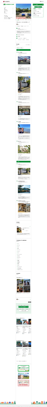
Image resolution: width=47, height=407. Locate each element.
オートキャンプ (19, 39)
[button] (28, 26)
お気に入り (20, 75)
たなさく (18, 332)
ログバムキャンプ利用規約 (7, 18)
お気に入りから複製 (36, 11)
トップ (5, 7)
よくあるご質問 (6, 16)
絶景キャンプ (25, 38)
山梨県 (17, 331)
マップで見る (28, 44)
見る (4, 8)
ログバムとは (5, 15)
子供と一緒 (27, 39)
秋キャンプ (24, 39)
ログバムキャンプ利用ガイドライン (8, 17)
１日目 (17, 47)
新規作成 (35, 10)
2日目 (21, 47)
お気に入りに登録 (24, 310)
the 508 (19, 28)
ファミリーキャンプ (20, 38)
